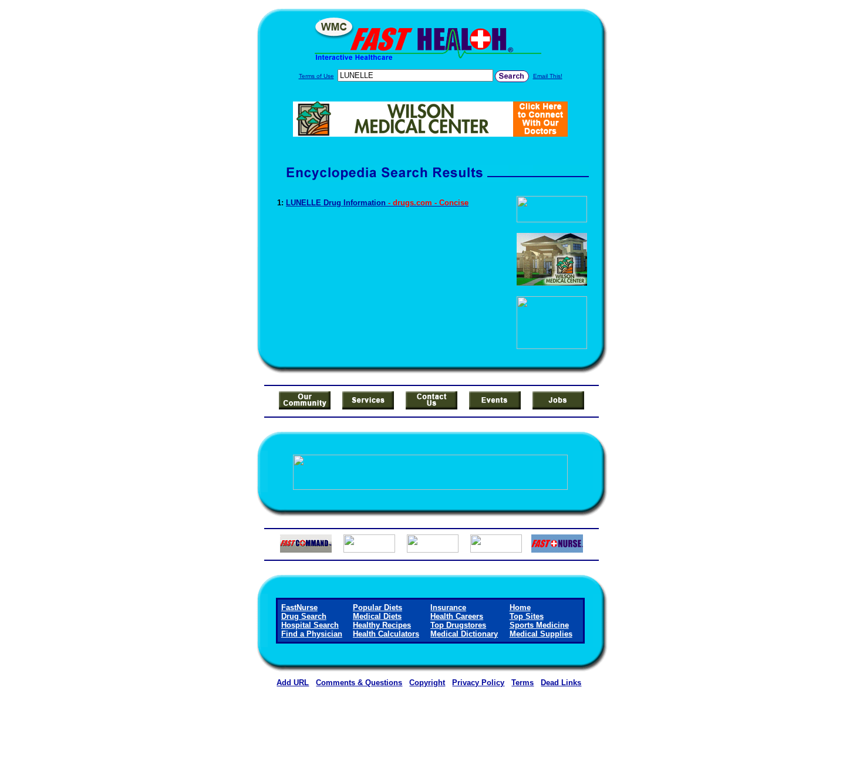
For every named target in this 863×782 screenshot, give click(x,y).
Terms (522, 682)
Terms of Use (316, 76)
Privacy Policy (478, 682)
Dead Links (561, 682)
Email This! (547, 76)
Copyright (427, 682)
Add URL (293, 682)
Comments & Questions (359, 682)
